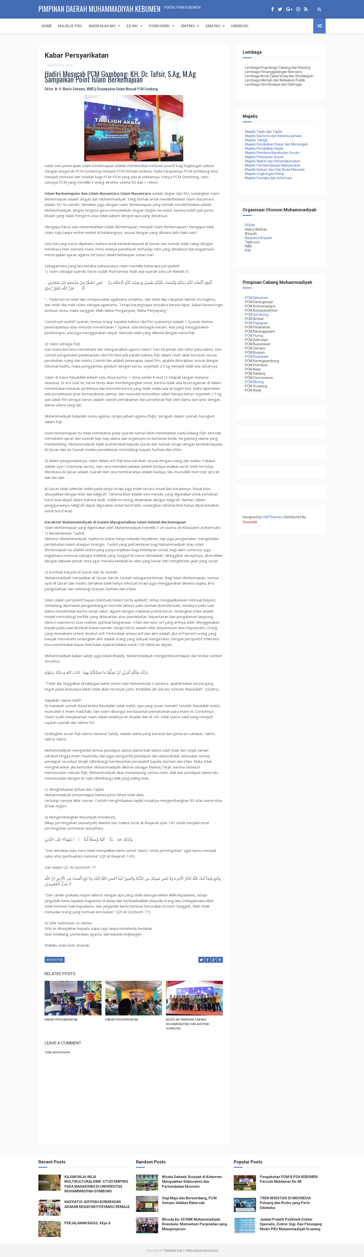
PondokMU (159, 26)
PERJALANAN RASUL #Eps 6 (87, 1223)
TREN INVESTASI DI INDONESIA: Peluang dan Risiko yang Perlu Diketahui (286, 1203)
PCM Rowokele (256, 357)
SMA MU (213, 26)
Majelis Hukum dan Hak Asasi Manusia (274, 170)
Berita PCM (55, 959)
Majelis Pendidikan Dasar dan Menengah (275, 144)
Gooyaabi (250, 522)
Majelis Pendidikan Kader (263, 148)
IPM (248, 250)
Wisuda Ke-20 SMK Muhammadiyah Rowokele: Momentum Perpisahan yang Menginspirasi (194, 1224)
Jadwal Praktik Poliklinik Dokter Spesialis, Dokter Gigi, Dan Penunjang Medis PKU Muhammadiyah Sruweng (291, 1224)
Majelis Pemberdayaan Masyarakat (271, 165)
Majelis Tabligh (255, 140)
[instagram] (298, 9)
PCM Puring (254, 336)
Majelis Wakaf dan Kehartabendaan (271, 161)
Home (47, 26)
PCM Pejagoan (256, 323)
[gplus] (289, 9)
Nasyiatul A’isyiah (258, 238)
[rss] (306, 9)
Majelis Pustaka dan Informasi (267, 178)
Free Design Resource (202, 1251)
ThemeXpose (173, 1251)
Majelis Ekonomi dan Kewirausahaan (272, 136)
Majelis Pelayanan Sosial (263, 157)
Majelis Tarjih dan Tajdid (263, 132)
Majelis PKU (70, 26)
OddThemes (272, 517)
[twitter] (280, 9)
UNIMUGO (240, 26)
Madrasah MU (102, 26)
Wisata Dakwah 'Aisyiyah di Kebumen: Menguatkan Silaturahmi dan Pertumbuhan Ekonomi (192, 1181)
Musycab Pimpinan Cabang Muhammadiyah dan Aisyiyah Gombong (187, 1024)
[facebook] (272, 9)
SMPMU (188, 26)
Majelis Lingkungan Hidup (263, 174)
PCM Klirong (254, 382)
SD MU (132, 26)
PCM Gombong (256, 315)
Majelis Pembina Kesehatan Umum (271, 153)
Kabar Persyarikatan (61, 1019)
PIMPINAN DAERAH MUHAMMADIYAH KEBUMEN (99, 9)
